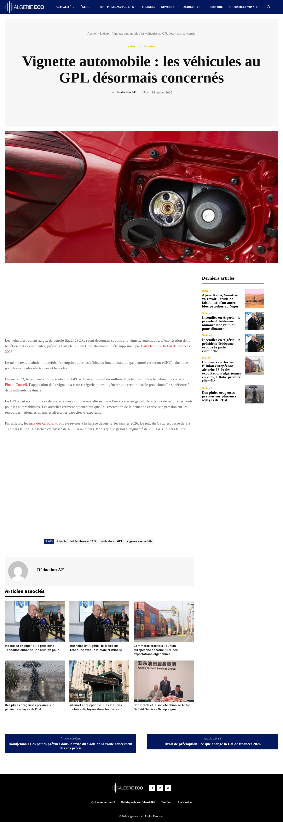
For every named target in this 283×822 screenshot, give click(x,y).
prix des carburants (43, 423)
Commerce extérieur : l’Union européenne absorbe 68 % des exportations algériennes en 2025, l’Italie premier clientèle (221, 371)
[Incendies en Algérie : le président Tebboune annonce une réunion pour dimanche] (35, 621)
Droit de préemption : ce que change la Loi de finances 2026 (212, 744)
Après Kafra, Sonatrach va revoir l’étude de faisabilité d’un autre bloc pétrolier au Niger (221, 300)
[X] (137, 108)
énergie (206, 290)
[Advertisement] (99, 304)
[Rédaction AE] (20, 571)
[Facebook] (127, 108)
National (150, 46)
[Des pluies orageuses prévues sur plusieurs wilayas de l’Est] (35, 681)
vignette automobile (139, 541)
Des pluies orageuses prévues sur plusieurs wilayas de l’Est (219, 396)
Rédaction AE (126, 92)
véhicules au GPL (112, 541)
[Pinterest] (146, 108)
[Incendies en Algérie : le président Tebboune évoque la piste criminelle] (99, 621)
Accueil (92, 33)
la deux (105, 33)
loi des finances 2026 (83, 541)
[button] (268, 7)
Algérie (61, 541)
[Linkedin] (160, 788)
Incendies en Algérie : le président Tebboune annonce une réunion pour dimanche (221, 323)
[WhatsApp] (156, 108)
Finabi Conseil (16, 385)
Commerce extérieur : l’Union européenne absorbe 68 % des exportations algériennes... (156, 650)
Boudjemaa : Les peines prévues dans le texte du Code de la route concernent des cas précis (70, 746)
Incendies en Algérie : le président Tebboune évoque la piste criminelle (221, 345)
